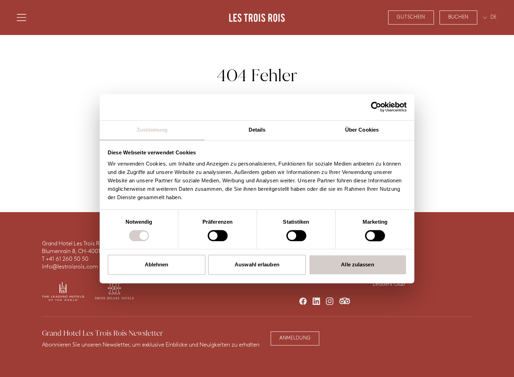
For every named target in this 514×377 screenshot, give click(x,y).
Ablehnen (157, 265)
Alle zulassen (357, 265)
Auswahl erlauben (257, 265)
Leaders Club (389, 284)
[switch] (218, 235)
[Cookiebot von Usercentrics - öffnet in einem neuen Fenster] (376, 107)
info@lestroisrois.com (70, 267)
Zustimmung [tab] (152, 130)
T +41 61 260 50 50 (65, 259)
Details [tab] (257, 130)
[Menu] (21, 17)
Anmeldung (294, 338)
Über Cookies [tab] (362, 130)
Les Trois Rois (257, 18)
